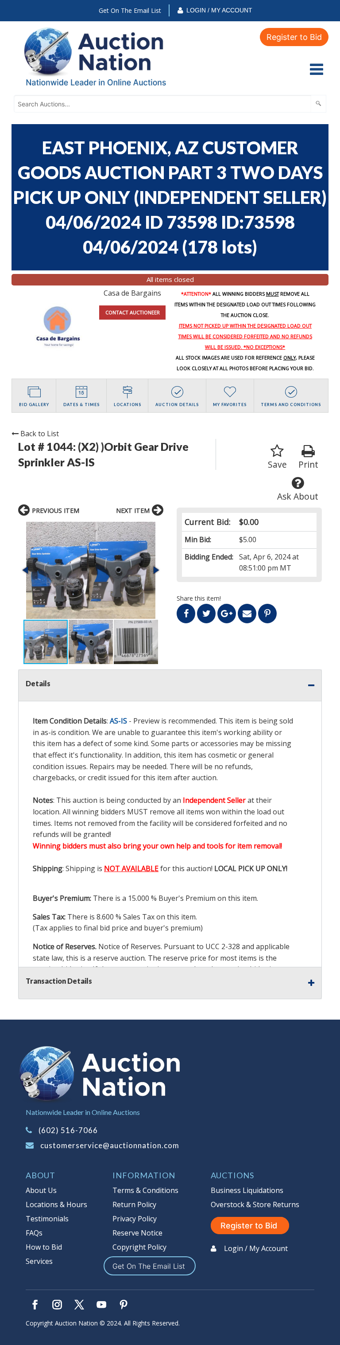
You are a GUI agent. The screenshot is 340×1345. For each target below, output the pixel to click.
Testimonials (47, 1219)
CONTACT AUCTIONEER (132, 312)
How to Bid (44, 1247)
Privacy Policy (134, 1219)
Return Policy (134, 1204)
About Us (41, 1190)
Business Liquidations (247, 1190)
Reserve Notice (137, 1233)
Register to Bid (294, 37)
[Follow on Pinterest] (123, 1305)
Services (39, 1261)
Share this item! (199, 598)
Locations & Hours (56, 1204)
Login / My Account (219, 10)
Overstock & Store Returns (255, 1204)
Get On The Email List (130, 10)
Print (308, 464)
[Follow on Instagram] (57, 1305)
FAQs (34, 1233)
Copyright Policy (139, 1247)
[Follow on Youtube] (101, 1305)
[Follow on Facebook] (35, 1305)
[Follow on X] (79, 1305)
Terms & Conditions (145, 1190)
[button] (90, 570)
